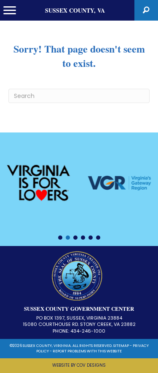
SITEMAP (121, 345)
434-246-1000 (87, 331)
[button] (146, 10)
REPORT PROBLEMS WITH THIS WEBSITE (87, 351)
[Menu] (9, 10)
